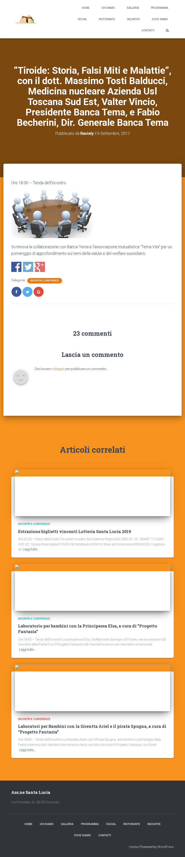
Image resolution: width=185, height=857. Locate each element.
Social (82, 19)
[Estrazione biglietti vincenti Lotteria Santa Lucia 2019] (92, 493)
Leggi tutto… (31, 549)
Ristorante (107, 19)
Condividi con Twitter (28, 267)
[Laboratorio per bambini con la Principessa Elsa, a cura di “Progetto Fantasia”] (92, 587)
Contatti (148, 30)
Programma (159, 7)
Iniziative (133, 19)
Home (86, 7)
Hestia (133, 847)
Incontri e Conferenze (44, 280)
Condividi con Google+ (40, 267)
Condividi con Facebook (16, 267)
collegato (58, 369)
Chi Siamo (108, 7)
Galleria (133, 7)
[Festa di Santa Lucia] (26, 19)
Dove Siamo (160, 19)
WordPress (165, 847)
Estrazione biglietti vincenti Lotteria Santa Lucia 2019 (74, 531)
